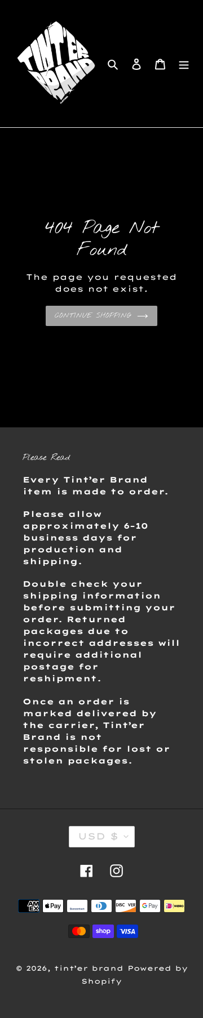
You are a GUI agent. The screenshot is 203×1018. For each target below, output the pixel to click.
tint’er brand (88, 968)
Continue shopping (93, 315)
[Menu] (184, 64)
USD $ (98, 836)
